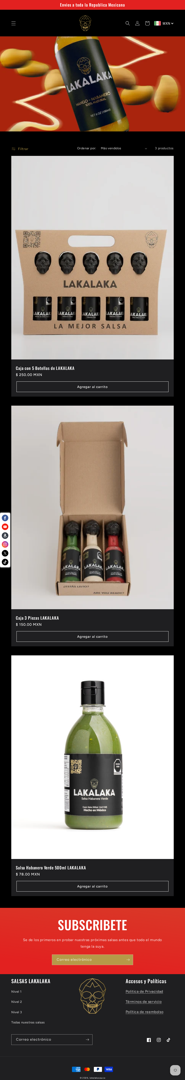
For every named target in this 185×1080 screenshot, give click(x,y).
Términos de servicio (144, 1001)
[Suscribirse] (128, 959)
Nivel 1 (16, 992)
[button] (13, 23)
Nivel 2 (16, 1002)
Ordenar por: (86, 148)
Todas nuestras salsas (28, 1022)
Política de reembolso (145, 1012)
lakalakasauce (97, 1077)
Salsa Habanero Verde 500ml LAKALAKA (51, 867)
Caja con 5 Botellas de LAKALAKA (45, 368)
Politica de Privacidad (144, 991)
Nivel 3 (16, 1012)
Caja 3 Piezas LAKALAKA (37, 617)
